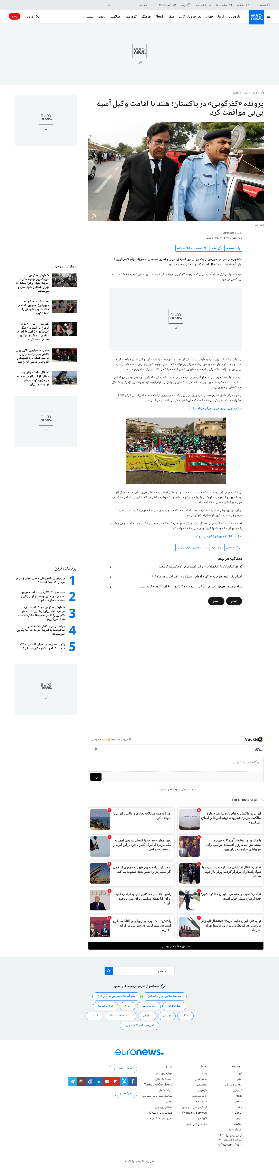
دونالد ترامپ (149, 1006)
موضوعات (236, 1067)
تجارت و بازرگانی (190, 16)
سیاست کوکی (165, 1090)
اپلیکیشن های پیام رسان (194, 1107)
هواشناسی (201, 1084)
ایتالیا (185, 1015)
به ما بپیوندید (199, 1096)
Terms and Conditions (158, 1084)
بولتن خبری (201, 1079)
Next (159, 16)
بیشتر (169, 1067)
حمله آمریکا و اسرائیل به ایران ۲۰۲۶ (116, 996)
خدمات (203, 1067)
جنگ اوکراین (174, 1006)
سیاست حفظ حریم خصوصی (157, 1096)
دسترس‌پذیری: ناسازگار (160, 1113)
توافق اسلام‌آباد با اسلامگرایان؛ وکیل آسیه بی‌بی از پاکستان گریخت (200, 567)
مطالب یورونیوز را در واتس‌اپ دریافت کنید (215, 408)
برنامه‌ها (237, 1124)
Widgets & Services (194, 1113)
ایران (127, 1006)
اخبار (254, 93)
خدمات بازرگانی (163, 1079)
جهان (209, 16)
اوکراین (147, 1015)
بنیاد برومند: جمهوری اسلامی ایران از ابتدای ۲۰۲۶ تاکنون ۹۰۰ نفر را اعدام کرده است (191, 587)
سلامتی (115, 16)
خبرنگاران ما (235, 1129)
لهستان (167, 1015)
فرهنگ (146, 16)
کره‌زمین (131, 16)
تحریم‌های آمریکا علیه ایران (139, 1025)
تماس (169, 1101)
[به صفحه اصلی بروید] (256, 17)
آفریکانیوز (201, 1118)
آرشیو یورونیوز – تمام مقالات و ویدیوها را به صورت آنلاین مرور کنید (230, 1140)
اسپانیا (94, 1015)
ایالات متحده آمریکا (120, 1015)
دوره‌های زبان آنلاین (196, 1124)
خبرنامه (128, 1093)
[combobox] (130, 5)
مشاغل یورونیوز (163, 1107)
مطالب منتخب (63, 267)
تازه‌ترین (234, 16)
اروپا (221, 16)
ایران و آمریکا (105, 1006)
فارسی (262, 4)
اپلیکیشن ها (201, 1101)
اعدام (234, 601)
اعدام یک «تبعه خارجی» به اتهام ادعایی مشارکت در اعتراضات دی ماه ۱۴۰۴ (196, 577)
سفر (171, 16)
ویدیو (101, 16)
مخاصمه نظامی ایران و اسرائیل (164, 996)
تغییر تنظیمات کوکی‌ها (160, 1118)
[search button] (109, 5)
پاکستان (235, 93)
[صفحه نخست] (262, 93)
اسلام (216, 601)
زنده (14, 16)
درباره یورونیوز (164, 1073)
